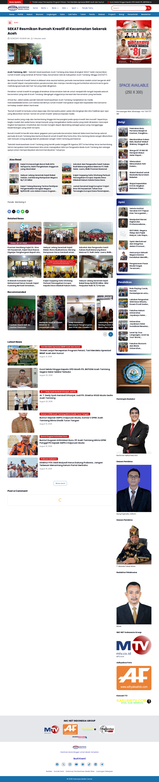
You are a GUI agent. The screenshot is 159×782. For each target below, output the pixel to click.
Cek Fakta (72, 14)
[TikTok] (89, 764)
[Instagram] (70, 764)
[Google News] (82, 764)
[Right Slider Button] (110, 334)
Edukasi (101, 14)
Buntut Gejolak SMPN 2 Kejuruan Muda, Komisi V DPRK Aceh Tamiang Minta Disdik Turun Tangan (71, 419)
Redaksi (49, 771)
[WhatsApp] (22, 211)
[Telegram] (18, 211)
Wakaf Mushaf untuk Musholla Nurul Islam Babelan (139, 175)
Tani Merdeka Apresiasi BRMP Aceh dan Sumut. (61, 347)
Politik (20, 14)
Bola (64, 8)
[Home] (10, 22)
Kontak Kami (59, 771)
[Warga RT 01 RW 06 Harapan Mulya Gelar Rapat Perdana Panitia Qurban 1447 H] (123, 154)
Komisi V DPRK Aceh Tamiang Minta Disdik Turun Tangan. (65, 414)
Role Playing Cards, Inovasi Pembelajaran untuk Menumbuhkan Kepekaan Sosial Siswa (139, 291)
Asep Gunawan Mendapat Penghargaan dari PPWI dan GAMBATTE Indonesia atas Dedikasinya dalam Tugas (80, 325)
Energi (121, 14)
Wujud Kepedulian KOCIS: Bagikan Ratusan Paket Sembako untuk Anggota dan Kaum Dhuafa (139, 186)
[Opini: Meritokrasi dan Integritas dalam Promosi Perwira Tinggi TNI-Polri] (123, 245)
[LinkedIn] (95, 764)
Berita (43, 8)
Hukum (29, 14)
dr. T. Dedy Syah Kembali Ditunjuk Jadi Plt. (58, 391)
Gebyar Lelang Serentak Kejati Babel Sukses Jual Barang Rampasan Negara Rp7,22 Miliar (39, 177)
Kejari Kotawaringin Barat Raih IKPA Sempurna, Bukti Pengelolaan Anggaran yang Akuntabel (39, 166)
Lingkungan (52, 14)
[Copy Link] (27, 211)
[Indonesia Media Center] (18, 8)
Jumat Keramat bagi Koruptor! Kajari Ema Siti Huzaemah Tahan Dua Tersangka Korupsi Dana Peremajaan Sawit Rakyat (91, 188)
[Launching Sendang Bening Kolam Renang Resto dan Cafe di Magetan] (111, 312)
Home (35, 8)
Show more (60, 483)
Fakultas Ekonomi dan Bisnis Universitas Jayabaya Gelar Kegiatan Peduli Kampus (138, 346)
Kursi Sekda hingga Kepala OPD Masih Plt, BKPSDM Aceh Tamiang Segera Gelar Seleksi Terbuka (108, 2)
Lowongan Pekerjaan (104, 771)
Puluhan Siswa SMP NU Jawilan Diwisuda (19, 326)
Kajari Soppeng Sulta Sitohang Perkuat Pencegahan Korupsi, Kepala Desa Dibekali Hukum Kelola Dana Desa (91, 177)
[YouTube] (76, 764)
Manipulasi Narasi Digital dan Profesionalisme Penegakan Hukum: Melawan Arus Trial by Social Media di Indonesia (139, 222)
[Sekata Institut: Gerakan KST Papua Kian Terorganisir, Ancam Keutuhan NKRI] (123, 212)
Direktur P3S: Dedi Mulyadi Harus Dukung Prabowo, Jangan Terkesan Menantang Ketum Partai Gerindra (71, 464)
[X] (13, 211)
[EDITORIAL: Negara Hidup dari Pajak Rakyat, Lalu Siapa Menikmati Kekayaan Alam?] (123, 234)
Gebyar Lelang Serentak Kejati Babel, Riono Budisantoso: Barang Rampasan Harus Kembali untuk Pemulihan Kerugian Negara (59, 250)
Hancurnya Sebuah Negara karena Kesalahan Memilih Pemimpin (139, 255)
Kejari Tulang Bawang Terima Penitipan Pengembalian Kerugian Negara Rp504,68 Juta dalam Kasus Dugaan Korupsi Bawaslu (39, 188)
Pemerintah (133, 14)
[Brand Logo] (51, 729)
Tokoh (83, 14)
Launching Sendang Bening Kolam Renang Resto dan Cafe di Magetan (108, 325)
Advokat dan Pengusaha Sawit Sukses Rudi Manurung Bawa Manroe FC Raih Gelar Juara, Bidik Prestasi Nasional (91, 166)
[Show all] (148, 122)
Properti (111, 14)
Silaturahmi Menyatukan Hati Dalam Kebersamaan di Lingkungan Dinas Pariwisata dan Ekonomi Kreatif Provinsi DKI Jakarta (139, 164)
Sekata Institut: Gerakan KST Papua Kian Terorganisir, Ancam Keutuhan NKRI (139, 211)
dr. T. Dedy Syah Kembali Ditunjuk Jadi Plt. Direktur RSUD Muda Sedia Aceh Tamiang (76, 396)
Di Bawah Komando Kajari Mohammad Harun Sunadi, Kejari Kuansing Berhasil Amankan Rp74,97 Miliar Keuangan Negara (23, 283)
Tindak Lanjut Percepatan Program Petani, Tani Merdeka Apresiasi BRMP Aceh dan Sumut (75, 352)
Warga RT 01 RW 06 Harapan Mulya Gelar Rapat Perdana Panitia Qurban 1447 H (139, 153)
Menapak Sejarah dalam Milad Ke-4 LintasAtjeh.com (50, 325)
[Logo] (79, 747)
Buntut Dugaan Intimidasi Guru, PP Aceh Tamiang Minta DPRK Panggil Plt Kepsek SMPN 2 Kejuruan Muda (73, 441)
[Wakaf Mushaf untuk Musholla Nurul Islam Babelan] (123, 176)
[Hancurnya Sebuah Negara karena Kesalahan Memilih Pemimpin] (123, 256)
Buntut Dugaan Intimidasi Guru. (54, 436)
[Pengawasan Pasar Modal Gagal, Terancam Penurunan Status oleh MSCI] (123, 267)
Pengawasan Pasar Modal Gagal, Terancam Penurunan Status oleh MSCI (139, 266)
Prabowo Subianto (49, 459)
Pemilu (92, 14)
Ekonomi (39, 14)
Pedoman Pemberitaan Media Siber (80, 771)
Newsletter (146, 14)
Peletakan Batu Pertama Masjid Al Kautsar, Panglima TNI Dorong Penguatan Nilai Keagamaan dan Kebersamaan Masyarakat (138, 131)
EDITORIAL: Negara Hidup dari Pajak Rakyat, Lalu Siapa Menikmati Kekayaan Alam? (138, 233)
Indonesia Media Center (82, 779)
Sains (62, 14)
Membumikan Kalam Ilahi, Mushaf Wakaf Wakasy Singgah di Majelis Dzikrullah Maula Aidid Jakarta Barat (139, 142)
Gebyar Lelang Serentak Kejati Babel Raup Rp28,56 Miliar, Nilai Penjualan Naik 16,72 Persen (93, 283)
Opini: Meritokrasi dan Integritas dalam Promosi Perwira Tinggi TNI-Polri (139, 244)
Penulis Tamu (87, 8)
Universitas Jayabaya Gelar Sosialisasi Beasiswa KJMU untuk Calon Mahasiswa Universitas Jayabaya (139, 324)
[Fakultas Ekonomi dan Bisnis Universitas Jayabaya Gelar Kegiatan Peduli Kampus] (123, 347)
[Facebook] (9, 211)
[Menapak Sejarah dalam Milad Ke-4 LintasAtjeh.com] (51, 312)
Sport (74, 8)
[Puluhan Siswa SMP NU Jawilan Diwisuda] (22, 312)
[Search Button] (149, 8)
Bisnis (54, 8)
